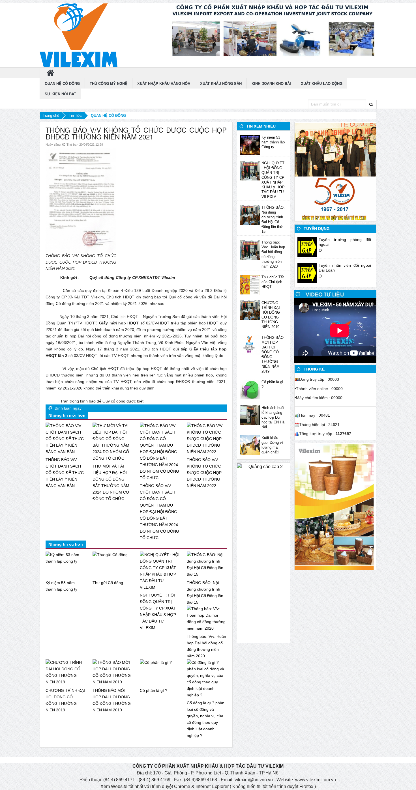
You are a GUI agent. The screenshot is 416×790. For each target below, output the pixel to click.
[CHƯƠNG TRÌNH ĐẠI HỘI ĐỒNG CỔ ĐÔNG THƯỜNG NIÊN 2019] (250, 310)
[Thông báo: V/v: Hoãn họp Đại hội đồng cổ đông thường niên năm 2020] (250, 249)
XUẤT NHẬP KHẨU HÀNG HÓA (163, 83)
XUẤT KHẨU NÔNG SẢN (221, 83)
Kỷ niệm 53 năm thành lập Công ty (273, 142)
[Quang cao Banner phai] (273, 30)
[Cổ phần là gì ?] (250, 389)
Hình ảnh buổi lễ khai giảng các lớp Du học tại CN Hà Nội (272, 417)
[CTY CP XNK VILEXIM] (78, 35)
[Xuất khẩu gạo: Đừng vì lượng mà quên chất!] (250, 445)
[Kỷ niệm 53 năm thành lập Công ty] (250, 144)
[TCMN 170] (334, 506)
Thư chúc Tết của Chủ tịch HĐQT (272, 282)
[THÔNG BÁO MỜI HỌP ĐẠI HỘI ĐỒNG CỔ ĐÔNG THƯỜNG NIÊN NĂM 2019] (250, 345)
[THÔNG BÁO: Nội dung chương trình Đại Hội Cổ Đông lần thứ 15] (250, 214)
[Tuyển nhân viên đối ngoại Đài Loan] (307, 272)
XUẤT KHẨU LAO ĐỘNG (321, 83)
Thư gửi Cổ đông (108, 582)
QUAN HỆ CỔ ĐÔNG (62, 83)
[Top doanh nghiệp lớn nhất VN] (335, 149)
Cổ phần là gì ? (153, 690)
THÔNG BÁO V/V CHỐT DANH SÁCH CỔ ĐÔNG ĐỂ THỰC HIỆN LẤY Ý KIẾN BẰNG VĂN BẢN (65, 472)
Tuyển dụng (317, 228)
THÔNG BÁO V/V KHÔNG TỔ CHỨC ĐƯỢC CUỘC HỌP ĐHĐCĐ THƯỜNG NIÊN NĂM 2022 (204, 472)
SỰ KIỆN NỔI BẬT (60, 93)
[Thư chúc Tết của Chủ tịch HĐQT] (250, 284)
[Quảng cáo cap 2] (263, 552)
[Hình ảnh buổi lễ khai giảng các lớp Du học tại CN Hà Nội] (250, 415)
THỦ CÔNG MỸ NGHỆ (108, 83)
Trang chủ (51, 115)
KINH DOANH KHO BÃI (271, 83)
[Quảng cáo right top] (335, 199)
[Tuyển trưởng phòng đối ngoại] (307, 246)
